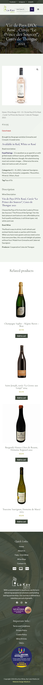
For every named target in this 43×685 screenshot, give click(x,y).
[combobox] (23, 9)
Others (11, 175)
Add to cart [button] (21, 336)
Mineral (5, 175)
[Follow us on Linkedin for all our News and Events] (26, 603)
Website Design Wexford (21, 682)
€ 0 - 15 (20, 112)
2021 (19, 170)
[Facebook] (17, 603)
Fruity (9, 173)
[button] (37, 69)
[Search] (32, 9)
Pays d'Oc (9, 180)
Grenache (16, 173)
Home (4, 112)
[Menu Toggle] (38, 9)
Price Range (12, 112)
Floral (4, 173)
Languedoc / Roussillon (30, 173)
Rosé (17, 175)
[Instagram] (21, 603)
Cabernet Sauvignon (30, 170)
